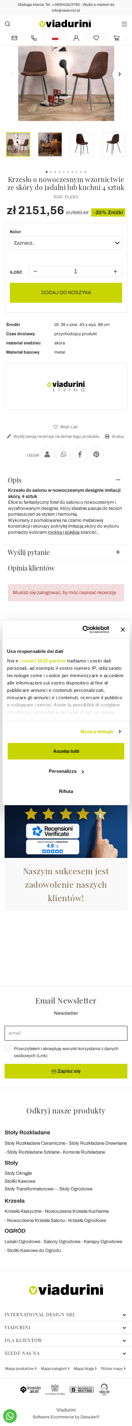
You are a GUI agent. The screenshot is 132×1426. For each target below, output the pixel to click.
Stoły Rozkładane (27, 1132)
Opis (14, 479)
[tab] (66, 479)
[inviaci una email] (14, 37)
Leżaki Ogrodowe (22, 1241)
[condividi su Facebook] (79, 455)
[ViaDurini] (65, 23)
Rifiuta (66, 791)
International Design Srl (40, 1314)
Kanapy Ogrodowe (103, 1241)
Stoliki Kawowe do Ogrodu (34, 1250)
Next (119, 74)
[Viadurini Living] (66, 386)
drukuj (117, 436)
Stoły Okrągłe (18, 1173)
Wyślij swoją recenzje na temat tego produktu (56, 436)
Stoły (11, 1163)
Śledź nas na (22, 1353)
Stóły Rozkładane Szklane (33, 1152)
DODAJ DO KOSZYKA (66, 292)
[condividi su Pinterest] (96, 455)
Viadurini (17, 1327)
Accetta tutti (66, 750)
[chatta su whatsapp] (10, 1416)
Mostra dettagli (96, 731)
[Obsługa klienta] (34, 37)
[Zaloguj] (76, 37)
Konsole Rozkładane (84, 1152)
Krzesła (15, 1201)
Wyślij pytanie (29, 552)
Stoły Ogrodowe (75, 1188)
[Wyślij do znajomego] (47, 455)
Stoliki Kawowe (20, 1181)
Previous (12, 74)
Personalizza (62, 771)
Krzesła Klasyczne (23, 1211)
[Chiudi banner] (123, 630)
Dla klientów (23, 1340)
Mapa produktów (20, 1369)
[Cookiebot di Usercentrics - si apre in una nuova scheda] (83, 630)
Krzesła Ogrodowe (87, 1220)
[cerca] (7, 23)
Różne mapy (112, 1369)
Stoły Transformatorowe (29, 1188)
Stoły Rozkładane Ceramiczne (35, 1143)
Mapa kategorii (54, 1369)
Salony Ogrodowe (62, 1241)
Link (42, 1055)
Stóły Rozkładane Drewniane (98, 1143)
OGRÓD (15, 1231)
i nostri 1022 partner (43, 660)
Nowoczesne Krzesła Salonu (36, 1220)
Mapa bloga (84, 1369)
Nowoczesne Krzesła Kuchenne (77, 1211)
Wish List (68, 427)
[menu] (124, 23)
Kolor (15, 231)
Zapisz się (68, 1071)
